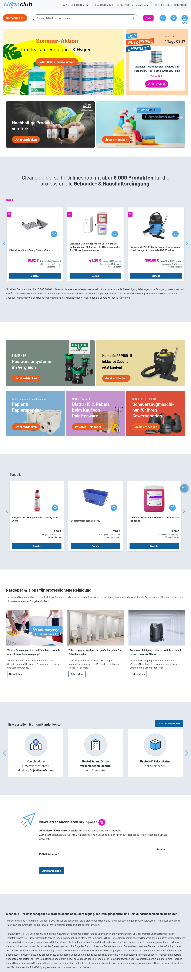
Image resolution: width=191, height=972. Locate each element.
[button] (184, 488)
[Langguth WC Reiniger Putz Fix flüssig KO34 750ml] (36, 498)
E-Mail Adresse (49, 854)
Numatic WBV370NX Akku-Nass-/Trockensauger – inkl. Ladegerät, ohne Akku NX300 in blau (155, 248)
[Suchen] (133, 17)
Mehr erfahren (15, 674)
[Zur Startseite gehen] (18, 5)
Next (186, 753)
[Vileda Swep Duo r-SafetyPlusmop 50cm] (35, 225)
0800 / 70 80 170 (180, 5)
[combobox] (82, 17)
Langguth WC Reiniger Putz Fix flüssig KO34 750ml (35, 519)
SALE (10, 200)
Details (35, 275)
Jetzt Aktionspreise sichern (57, 62)
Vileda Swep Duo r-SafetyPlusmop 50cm (30, 250)
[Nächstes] (187, 244)
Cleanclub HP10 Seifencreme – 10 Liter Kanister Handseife (154, 519)
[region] (95, 244)
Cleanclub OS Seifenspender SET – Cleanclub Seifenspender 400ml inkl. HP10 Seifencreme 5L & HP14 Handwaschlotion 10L (95, 247)
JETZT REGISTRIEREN (169, 723)
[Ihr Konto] (173, 18)
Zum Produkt (156, 84)
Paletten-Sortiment (88, 427)
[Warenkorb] (184, 18)
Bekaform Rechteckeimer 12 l (86, 520)
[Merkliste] (54, 234)
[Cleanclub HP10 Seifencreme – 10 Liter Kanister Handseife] (154, 498)
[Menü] (15, 942)
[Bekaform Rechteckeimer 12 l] (95, 498)
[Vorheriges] (4, 244)
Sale (148, 18)
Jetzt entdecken (26, 139)
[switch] (10, 960)
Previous (4, 753)
